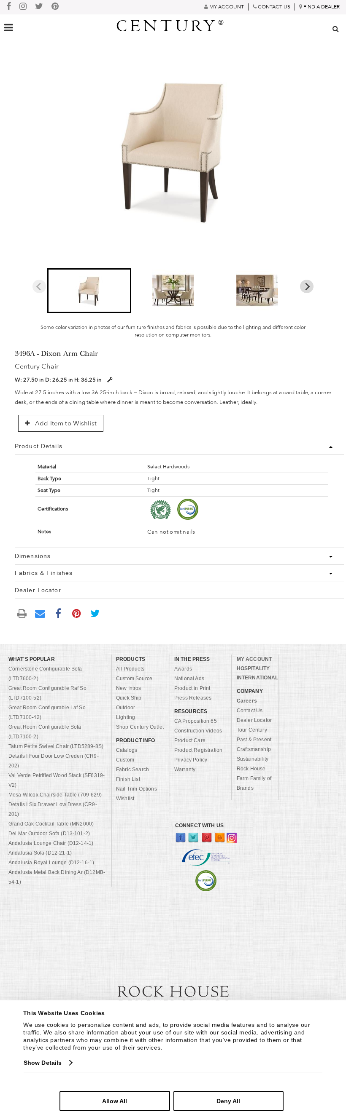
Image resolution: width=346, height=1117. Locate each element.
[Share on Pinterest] (77, 612)
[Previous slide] (39, 286)
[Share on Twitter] (95, 612)
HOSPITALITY (253, 668)
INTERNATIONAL (257, 678)
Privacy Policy (190, 760)
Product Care (189, 740)
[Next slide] (307, 286)
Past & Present (254, 740)
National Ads (189, 678)
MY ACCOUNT (254, 659)
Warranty (184, 769)
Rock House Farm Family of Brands (254, 778)
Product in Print (192, 688)
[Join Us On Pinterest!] (55, 7)
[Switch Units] (109, 379)
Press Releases (192, 698)
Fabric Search (132, 769)
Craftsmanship (254, 749)
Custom (125, 760)
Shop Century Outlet (140, 727)
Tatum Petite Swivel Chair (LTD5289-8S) (55, 746)
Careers (247, 701)
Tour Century (252, 730)
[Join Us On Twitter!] (39, 7)
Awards (183, 669)
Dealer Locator (254, 720)
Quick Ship (129, 698)
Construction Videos (198, 731)
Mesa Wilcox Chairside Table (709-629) (55, 795)
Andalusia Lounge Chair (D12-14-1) (50, 843)
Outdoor (125, 708)
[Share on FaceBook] (58, 612)
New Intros (128, 688)
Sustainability (252, 759)
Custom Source (134, 678)
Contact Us (250, 710)
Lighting (125, 717)
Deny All (228, 1101)
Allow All (114, 1101)
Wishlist (125, 799)
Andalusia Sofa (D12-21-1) (40, 853)
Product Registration (198, 750)
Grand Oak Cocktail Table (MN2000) (51, 824)
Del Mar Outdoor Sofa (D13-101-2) (49, 833)
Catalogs (126, 750)
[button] (89, 290)
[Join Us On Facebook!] (8, 7)
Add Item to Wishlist (65, 423)
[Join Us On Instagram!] (23, 7)
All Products (130, 669)
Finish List (128, 779)
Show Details (43, 1062)
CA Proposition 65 (195, 721)
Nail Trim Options (136, 789)
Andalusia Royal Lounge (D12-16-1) (51, 863)
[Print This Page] (22, 613)
